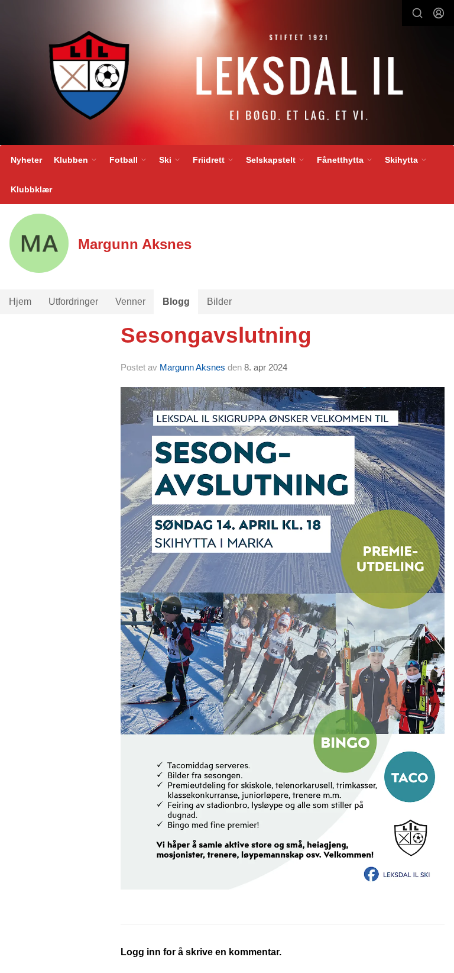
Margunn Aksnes (192, 367)
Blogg (176, 302)
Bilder (219, 302)
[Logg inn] (438, 13)
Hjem (20, 302)
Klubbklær (31, 189)
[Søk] (417, 13)
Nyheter (26, 160)
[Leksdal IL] (227, 75)
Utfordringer (73, 302)
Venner (130, 302)
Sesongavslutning (216, 335)
